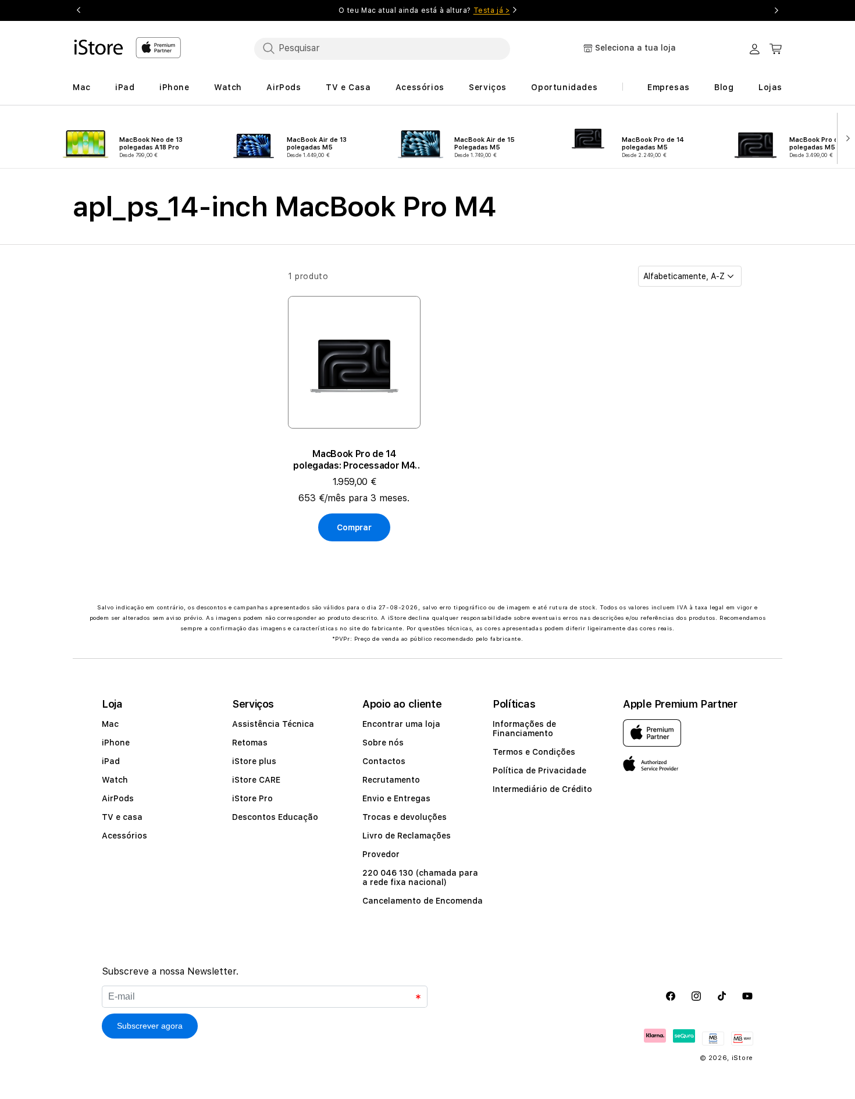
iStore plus (254, 761)
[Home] (99, 47)
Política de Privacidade (539, 770)
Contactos (383, 761)
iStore (742, 1058)
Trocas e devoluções (404, 817)
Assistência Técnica (273, 724)
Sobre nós (383, 742)
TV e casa (122, 817)
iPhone (116, 742)
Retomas (250, 742)
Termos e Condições (534, 752)
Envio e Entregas (396, 798)
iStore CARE (256, 779)
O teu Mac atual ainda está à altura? (424, 10)
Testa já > (491, 10)
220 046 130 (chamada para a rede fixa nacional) (420, 877)
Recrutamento (391, 779)
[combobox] (382, 48)
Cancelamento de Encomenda (422, 900)
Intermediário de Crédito (542, 789)
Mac (110, 724)
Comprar (354, 527)
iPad (111, 761)
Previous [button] (78, 10)
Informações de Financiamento (524, 728)
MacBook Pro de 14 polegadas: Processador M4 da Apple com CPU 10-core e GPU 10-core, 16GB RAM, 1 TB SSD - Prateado (354, 460)
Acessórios (124, 835)
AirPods (118, 798)
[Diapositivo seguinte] (845, 137)
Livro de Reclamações (406, 835)
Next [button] (776, 10)
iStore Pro (252, 798)
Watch (115, 779)
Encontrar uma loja (401, 724)
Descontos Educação (275, 817)
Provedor (381, 854)
